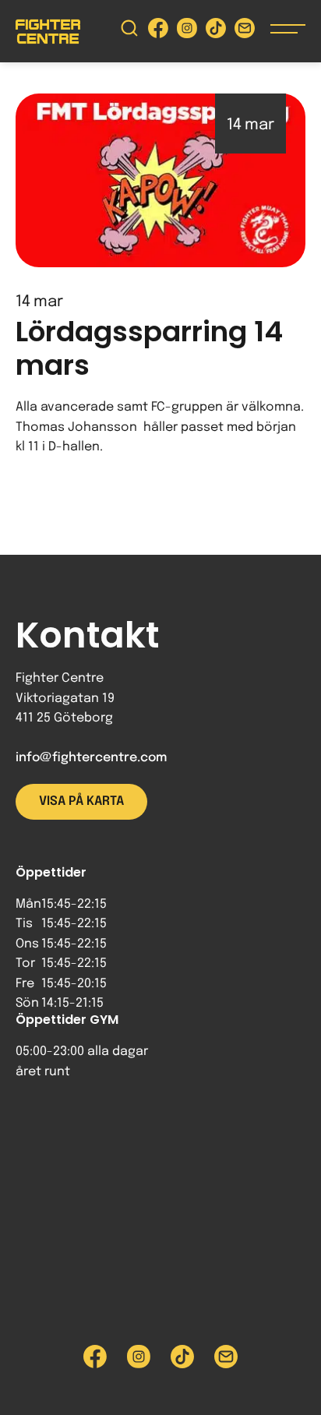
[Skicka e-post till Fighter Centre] (245, 31)
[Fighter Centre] (48, 31)
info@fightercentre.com (91, 757)
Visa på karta (81, 801)
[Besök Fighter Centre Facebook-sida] (158, 31)
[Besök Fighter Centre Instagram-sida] (187, 31)
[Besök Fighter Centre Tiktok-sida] (216, 31)
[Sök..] (129, 31)
